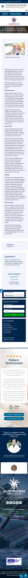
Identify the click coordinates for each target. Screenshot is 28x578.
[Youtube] (14, 502)
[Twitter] (10, 502)
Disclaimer (24, 573)
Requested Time (8, 309)
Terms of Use (17, 573)
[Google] (20, 502)
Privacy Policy (9, 573)
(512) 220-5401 (14, 279)
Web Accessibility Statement (14, 575)
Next (14, 314)
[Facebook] (7, 502)
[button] (26, 10)
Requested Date (8, 304)
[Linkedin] (17, 502)
